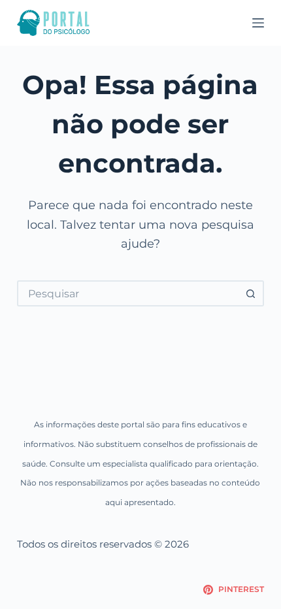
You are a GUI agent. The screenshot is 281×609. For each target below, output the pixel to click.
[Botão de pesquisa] (251, 293)
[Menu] (258, 23)
